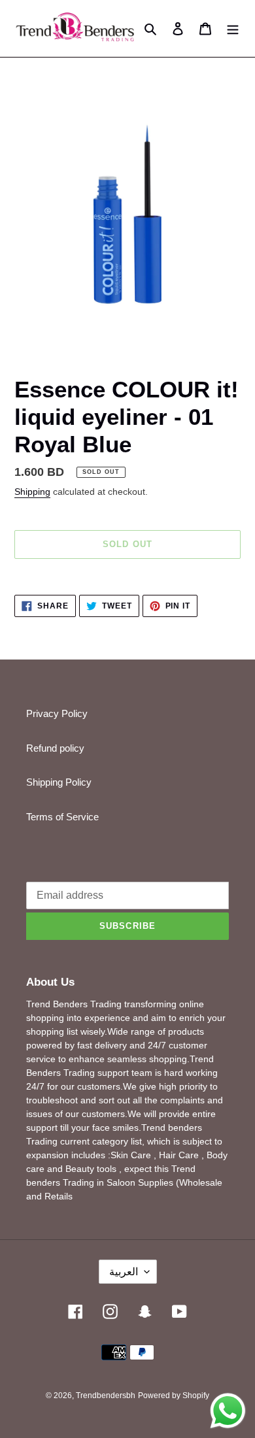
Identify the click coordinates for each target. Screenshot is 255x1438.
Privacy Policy (57, 713)
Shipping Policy (59, 782)
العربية (123, 1271)
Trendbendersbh (105, 1395)
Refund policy (55, 748)
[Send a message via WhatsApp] (227, 1410)
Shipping (32, 491)
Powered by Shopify (173, 1395)
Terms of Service (62, 816)
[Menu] (232, 28)
